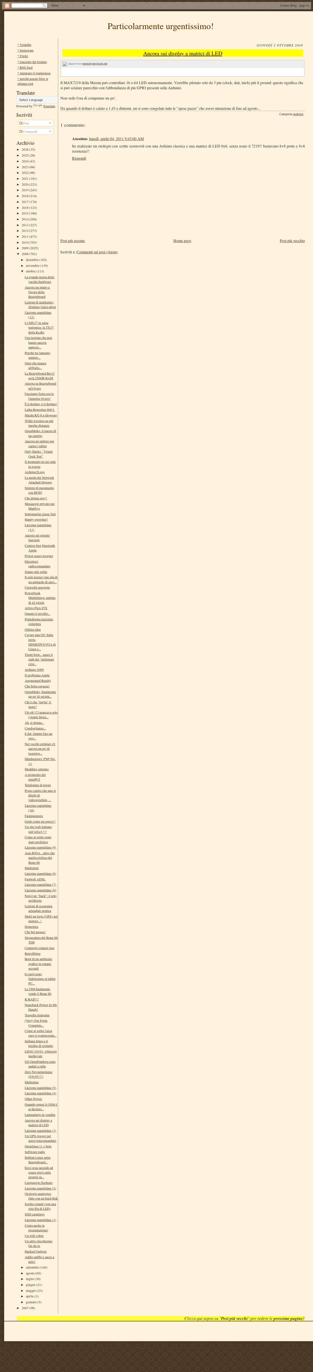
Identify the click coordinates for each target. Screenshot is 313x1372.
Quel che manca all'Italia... (35, 365)
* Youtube (24, 44)
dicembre (32, 259)
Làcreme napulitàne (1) (40, 1219)
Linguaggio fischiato (39, 1182)
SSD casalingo (35, 1214)
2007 (25, 1307)
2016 (25, 207)
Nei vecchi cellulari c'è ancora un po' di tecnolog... (40, 749)
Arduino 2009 (34, 669)
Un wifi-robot (34, 1235)
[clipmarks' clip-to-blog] (64, 63)
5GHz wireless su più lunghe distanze (39, 423)
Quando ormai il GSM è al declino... (41, 1106)
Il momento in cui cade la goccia (40, 464)
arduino (298, 114)
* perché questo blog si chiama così (32, 81)
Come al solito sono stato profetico (38, 839)
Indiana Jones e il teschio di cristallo (39, 1043)
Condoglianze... (35, 728)
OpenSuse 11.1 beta (38, 1146)
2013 (25, 225)
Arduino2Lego (35, 472)
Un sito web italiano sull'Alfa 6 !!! (38, 829)
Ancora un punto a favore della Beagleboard (37, 292)
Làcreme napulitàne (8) (40, 873)
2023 (25, 167)
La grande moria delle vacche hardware (39, 279)
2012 (25, 230)
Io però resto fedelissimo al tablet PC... (40, 979)
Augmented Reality (38, 680)
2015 (25, 213)
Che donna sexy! (36, 498)
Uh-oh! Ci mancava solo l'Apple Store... (41, 714)
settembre (33, 1267)
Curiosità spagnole (37, 587)
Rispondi (79, 158)
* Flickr (22, 56)
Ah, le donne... (34, 722)
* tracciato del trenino (32, 61)
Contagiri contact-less (39, 947)
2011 (25, 236)
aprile (30, 1296)
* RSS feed (25, 67)
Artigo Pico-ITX (36, 608)
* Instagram (25, 50)
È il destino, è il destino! (41, 404)
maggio (31, 1290)
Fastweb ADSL (35, 879)
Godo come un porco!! (40, 821)
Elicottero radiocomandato (37, 563)
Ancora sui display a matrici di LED (38, 1122)
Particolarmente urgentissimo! (161, 26)
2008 (25, 253)
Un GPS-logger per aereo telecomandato (40, 1138)
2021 (25, 178)
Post (25, 123)
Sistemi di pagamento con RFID (39, 490)
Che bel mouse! (35, 932)
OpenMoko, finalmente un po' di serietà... (40, 694)
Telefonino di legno (38, 785)
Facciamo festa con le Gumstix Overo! (39, 396)
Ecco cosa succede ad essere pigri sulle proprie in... (39, 1172)
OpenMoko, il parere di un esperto (40, 433)
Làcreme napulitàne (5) (40, 1087)
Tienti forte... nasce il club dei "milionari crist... (39, 659)
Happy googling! (36, 519)
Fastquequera (34, 815)
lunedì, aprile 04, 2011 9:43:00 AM (116, 138)
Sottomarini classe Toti (40, 514)
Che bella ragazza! (37, 686)
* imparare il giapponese (34, 73)
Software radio (35, 1151)
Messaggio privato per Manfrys (40, 506)
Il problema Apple (37, 675)
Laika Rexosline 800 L (40, 409)
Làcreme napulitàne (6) (40, 890)
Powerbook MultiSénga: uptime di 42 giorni (40, 598)
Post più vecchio (292, 240)
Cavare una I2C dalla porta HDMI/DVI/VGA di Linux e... (40, 641)
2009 (25, 248)
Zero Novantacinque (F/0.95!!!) (38, 1074)
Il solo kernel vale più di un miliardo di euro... (41, 579)
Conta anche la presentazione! (36, 1227)
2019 (25, 190)
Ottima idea (33, 629)
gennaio (31, 1302)
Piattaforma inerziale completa (39, 621)
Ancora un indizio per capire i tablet (39, 443)
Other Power (33, 1098)
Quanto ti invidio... (37, 613)
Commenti (29, 131)
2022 (25, 172)
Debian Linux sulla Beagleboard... (37, 1159)
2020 (25, 184)
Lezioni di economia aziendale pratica (38, 908)
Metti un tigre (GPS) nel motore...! (41, 918)
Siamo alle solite (36, 571)
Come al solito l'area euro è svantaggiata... (40, 1033)
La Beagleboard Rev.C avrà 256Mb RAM (40, 375)
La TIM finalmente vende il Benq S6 (38, 991)
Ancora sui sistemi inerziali (37, 537)
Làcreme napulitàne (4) (40, 1093)
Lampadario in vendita (40, 1114)
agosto (30, 1273)
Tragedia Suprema (37, 1015)
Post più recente (72, 240)
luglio (30, 1278)
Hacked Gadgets (36, 1251)
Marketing (32, 868)
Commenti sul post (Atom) (97, 251)
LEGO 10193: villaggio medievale (41, 1053)
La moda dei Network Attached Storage (39, 479)
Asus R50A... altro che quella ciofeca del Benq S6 (40, 858)
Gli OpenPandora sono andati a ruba (40, 1063)
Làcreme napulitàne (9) (40, 847)
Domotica (31, 926)
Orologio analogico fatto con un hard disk (41, 1196)
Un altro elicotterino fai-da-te (38, 1243)
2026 (25, 149)
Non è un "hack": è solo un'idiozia (40, 898)
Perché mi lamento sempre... (37, 355)
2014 (25, 219)
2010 (25, 242)
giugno (31, 1284)
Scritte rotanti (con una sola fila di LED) (40, 1206)
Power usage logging (39, 555)
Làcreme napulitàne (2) (40, 1188)
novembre (33, 265)
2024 (25, 161)
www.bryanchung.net (94, 63)
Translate (49, 106)
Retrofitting (33, 953)
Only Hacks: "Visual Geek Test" (39, 453)
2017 (25, 201)
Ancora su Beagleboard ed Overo (40, 385)
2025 (25, 155)
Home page (182, 240)
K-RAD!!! (32, 999)
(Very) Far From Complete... (36, 1022)
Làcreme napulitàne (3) (40, 1130)
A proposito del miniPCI (35, 777)
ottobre (31, 271)
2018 (25, 195)
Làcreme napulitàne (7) (40, 884)
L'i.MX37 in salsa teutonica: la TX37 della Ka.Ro (39, 327)
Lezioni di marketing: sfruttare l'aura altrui (40, 304)
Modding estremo (37, 769)
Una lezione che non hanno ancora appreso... (38, 342)
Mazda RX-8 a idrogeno (41, 415)
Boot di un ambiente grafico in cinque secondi (38, 963)
